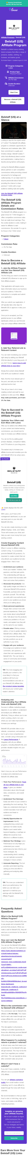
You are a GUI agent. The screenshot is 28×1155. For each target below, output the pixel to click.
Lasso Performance (11, 739)
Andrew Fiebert (7, 60)
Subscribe (14, 1138)
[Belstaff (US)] (14, 470)
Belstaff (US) (14, 482)
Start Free (14, 92)
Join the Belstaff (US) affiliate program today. (12, 194)
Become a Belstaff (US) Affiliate (12, 100)
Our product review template (13, 686)
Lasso (3, 509)
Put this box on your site (14, 500)
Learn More (14, 495)
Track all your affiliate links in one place (15, 784)
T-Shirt (6, 239)
